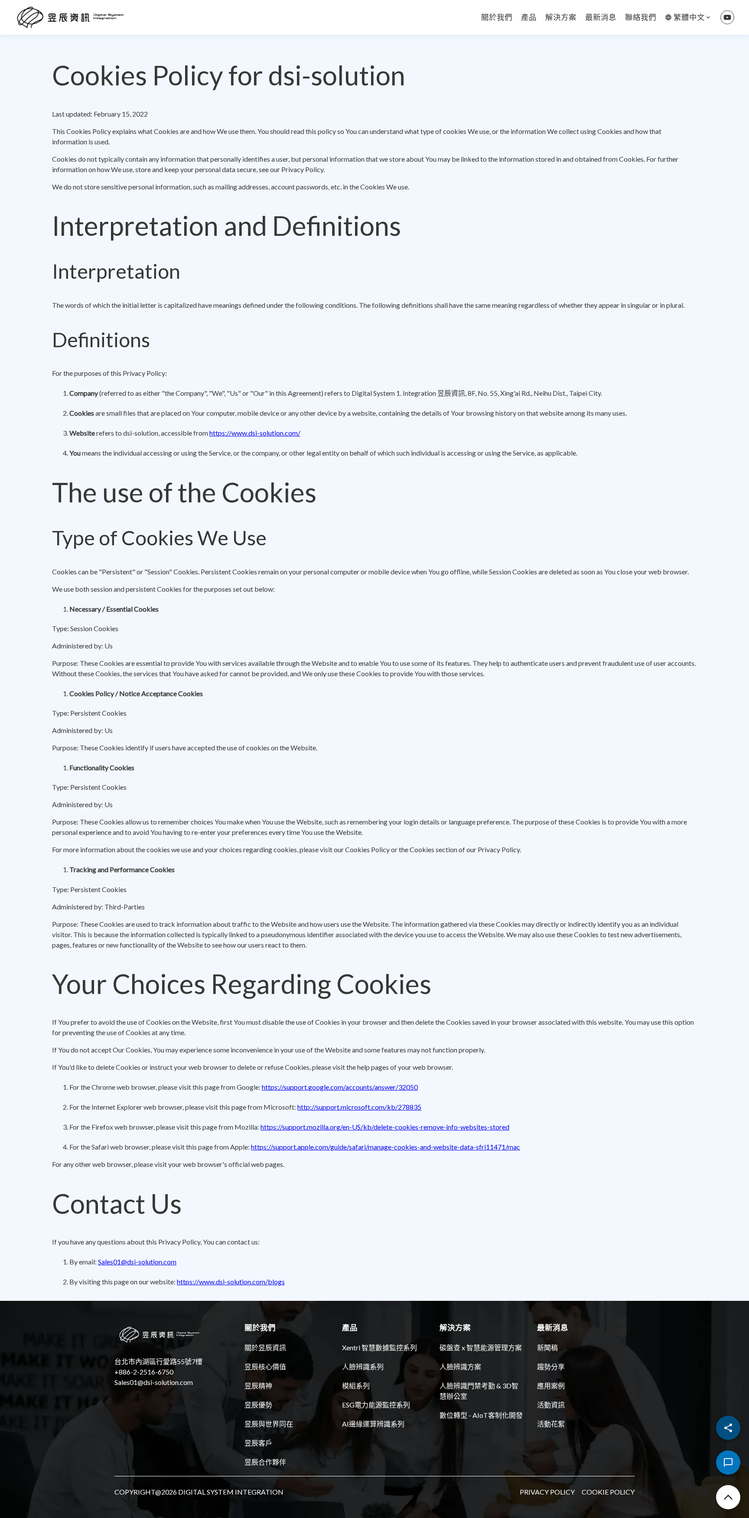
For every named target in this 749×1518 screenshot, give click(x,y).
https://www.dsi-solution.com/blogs (231, 1281)
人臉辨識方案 (460, 1366)
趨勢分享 (551, 1366)
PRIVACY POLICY (547, 1492)
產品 (529, 17)
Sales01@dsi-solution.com (137, 1261)
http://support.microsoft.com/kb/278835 (359, 1107)
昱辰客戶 (258, 1443)
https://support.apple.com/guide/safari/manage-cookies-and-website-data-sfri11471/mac (385, 1147)
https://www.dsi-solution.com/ (254, 433)
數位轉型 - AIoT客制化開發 (481, 1415)
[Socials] (728, 1428)
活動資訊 (551, 1405)
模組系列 (356, 1385)
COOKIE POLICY (608, 1492)
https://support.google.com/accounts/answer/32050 (340, 1087)
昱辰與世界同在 (268, 1424)
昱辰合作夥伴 (265, 1462)
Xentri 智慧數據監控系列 (379, 1347)
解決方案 (560, 17)
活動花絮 (551, 1424)
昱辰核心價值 (265, 1366)
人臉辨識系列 (363, 1366)
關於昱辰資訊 (265, 1347)
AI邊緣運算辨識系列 (373, 1424)
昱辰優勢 (258, 1405)
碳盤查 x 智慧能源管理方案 (481, 1347)
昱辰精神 (258, 1385)
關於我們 (496, 17)
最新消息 (600, 17)
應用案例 (551, 1385)
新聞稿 (547, 1347)
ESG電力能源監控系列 (376, 1405)
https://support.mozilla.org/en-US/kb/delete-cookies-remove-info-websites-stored (385, 1127)
